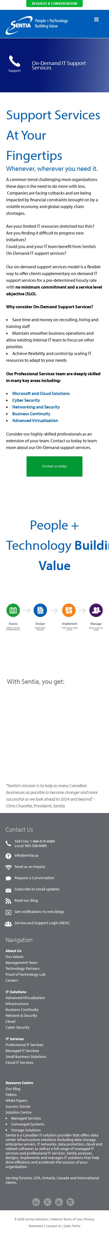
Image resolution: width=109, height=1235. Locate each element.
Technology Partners (23, 968)
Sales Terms (72, 1226)
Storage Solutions (26, 1130)
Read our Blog (26, 900)
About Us (14, 950)
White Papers (16, 1100)
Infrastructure (17, 1003)
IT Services (15, 1038)
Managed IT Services (22, 1050)
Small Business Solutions (26, 1056)
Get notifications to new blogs (39, 911)
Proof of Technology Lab (26, 974)
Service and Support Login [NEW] (42, 922)
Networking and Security (36, 407)
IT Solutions (16, 991)
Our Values (14, 956)
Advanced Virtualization (35, 420)
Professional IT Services (25, 1044)
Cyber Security (26, 400)
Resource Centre (19, 1082)
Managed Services (26, 1118)
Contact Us (53, 1226)
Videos (11, 1094)
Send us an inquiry (30, 866)
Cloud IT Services (19, 1062)
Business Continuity (31, 413)
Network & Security (21, 1015)
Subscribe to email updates (37, 889)
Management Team (21, 962)
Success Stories (18, 1106)
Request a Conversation (34, 877)
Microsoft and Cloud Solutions (41, 393)
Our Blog (13, 1088)
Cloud (10, 1021)
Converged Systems (27, 1124)
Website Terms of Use (66, 1219)
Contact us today (54, 466)
